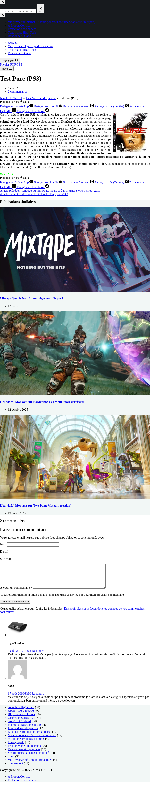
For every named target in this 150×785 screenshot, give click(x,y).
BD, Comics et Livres (21, 714)
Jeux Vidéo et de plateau (41, 98)
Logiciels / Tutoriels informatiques (29, 731)
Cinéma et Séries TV (21, 717)
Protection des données (22, 780)
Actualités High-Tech (21, 707)
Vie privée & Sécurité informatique (29, 759)
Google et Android (19, 721)
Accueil (12, 42)
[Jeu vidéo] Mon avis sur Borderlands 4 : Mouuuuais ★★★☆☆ (42, 402)
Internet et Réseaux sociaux (25, 724)
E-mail (4, 551)
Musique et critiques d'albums (26, 738)
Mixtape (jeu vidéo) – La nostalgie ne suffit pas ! (31, 298)
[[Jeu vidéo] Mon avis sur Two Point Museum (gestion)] (75, 497)
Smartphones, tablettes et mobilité (28, 752)
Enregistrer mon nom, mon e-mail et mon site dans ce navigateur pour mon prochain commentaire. (64, 594)
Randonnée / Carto (19, 53)
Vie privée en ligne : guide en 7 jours (30, 46)
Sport (11, 756)
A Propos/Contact (19, 776)
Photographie (16, 742)
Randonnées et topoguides (24, 749)
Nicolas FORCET (11, 64)
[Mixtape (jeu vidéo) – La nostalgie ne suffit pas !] (75, 290)
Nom (3, 544)
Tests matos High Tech (22, 49)
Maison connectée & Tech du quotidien (32, 735)
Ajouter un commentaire (16, 587)
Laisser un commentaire (15, 601)
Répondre (38, 650)
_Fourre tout (15, 763)
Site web (5, 558)
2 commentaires (17, 91)
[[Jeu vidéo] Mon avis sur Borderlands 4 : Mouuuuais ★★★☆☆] (75, 394)
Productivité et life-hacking (24, 745)
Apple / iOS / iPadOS (21, 710)
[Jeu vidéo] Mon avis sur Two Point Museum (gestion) (35, 505)
